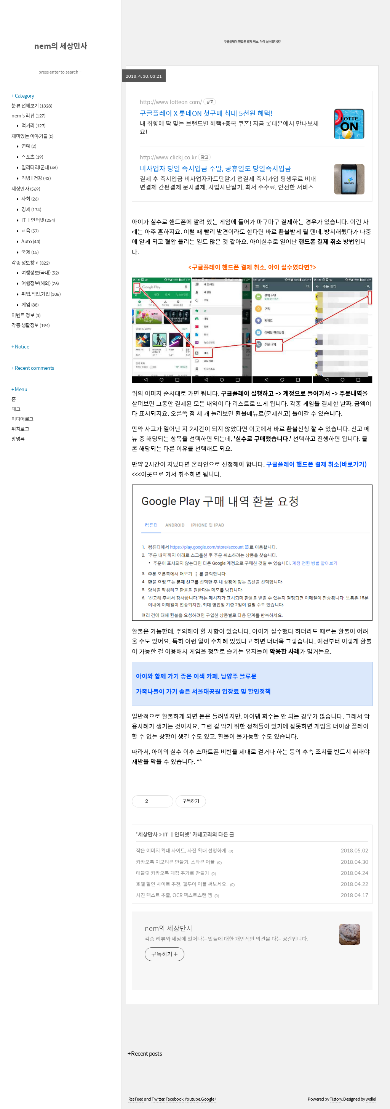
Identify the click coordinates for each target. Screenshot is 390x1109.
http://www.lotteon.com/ (171, 102)
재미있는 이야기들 (32, 136)
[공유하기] (155, 801)
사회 (30, 198)
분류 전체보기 (31, 105)
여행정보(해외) (40, 283)
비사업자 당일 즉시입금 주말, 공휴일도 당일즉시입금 (215, 168)
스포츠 (32, 156)
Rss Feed (136, 1099)
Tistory (336, 1099)
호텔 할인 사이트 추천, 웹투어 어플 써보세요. (182, 884)
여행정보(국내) (40, 272)
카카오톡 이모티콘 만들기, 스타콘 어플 (175, 862)
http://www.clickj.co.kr (168, 157)
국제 (30, 252)
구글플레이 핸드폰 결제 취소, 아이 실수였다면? (252, 41)
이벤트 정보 (25, 315)
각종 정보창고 (30, 262)
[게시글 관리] (164, 801)
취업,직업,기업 (41, 294)
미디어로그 (22, 419)
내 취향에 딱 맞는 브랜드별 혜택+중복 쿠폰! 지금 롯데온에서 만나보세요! (229, 127)
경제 (31, 209)
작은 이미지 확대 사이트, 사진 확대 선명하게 (181, 850)
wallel (371, 1099)
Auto (30, 241)
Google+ (208, 1099)
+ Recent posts (145, 1053)
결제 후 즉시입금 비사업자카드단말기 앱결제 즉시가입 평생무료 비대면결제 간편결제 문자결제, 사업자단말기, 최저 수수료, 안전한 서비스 (228, 182)
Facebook (175, 1099)
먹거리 (33, 125)
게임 (30, 304)
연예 (29, 146)
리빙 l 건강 (36, 178)
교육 (30, 230)
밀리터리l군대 (39, 167)
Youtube (192, 1099)
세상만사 (25, 189)
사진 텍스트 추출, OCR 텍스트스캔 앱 (174, 895)
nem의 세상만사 (60, 45)
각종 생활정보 (30, 325)
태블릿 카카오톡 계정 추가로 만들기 (172, 873)
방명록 (18, 439)
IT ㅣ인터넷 (38, 220)
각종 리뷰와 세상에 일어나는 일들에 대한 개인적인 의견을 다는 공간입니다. (226, 938)
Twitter (158, 1099)
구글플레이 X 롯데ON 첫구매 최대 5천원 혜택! (206, 113)
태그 (15, 409)
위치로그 (20, 429)
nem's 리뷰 (28, 115)
